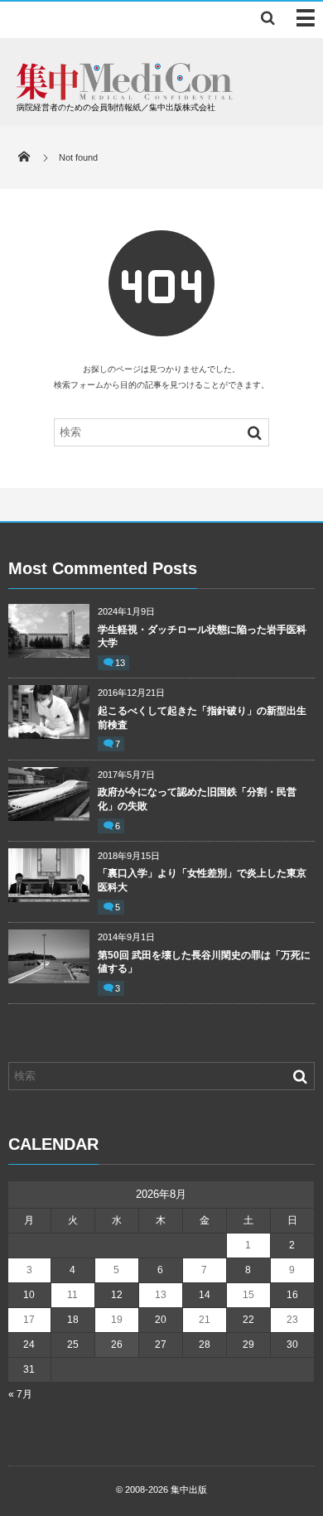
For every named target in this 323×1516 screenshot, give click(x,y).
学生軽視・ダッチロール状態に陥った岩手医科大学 (202, 636)
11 (72, 1295)
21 (204, 1319)
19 (117, 1319)
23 (292, 1319)
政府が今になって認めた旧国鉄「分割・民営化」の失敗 (197, 799)
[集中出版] (125, 95)
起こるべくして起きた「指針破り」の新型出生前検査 (202, 718)
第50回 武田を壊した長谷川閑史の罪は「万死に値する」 (204, 962)
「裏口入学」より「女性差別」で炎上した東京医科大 (202, 880)
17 (29, 1319)
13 (120, 663)
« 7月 (20, 1394)
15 (248, 1295)
